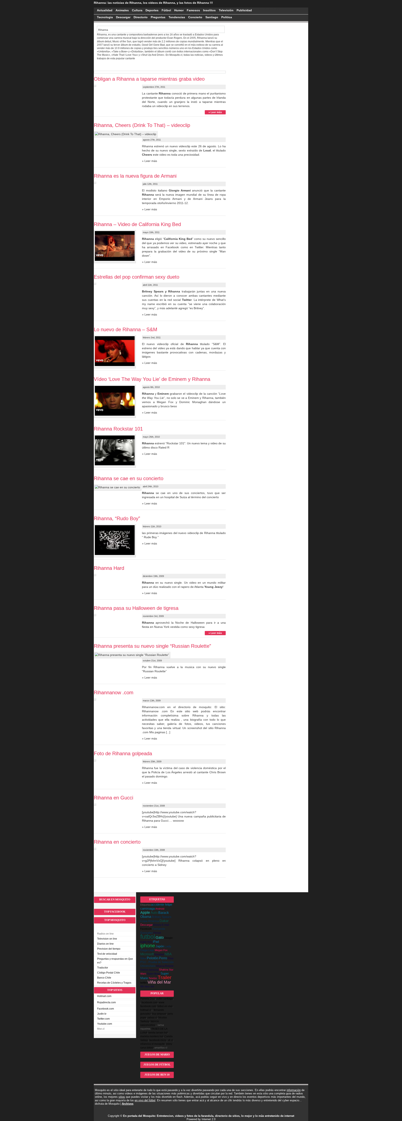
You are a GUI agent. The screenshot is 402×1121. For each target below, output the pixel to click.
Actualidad (104, 10)
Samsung (153, 969)
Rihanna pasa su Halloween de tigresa (136, 608)
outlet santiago (164, 998)
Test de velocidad (107, 953)
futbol (147, 936)
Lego (151, 950)
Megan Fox (161, 950)
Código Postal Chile (108, 972)
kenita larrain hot (158, 1032)
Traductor (102, 967)
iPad (156, 941)
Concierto (195, 17)
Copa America (149, 921)
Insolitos (209, 10)
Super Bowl (153, 973)
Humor (179, 10)
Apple (145, 912)
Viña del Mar (159, 982)
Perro (163, 958)
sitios (122, 1096)
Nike (143, 958)
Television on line (107, 938)
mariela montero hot (151, 1036)
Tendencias (177, 17)
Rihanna (160, 966)
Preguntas (158, 17)
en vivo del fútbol (145, 1100)
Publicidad (244, 10)
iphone (147, 945)
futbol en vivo (165, 1006)
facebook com (149, 1002)
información (294, 1090)
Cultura (137, 10)
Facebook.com (105, 1008)
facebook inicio (157, 1040)
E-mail (165, 924)
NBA (168, 954)
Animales (122, 10)
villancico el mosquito (152, 1043)
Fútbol (166, 10)
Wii (142, 986)
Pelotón (152, 958)
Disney (157, 924)
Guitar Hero (146, 942)
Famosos (193, 10)
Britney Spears (161, 916)
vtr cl (170, 1040)
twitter (143, 982)
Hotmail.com (104, 996)
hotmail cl (145, 1010)
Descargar (123, 17)
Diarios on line (105, 943)
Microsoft (147, 954)
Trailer (164, 977)
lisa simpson (159, 1013)
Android (159, 908)
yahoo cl (152, 1017)
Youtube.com (104, 1023)
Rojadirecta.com (106, 1002)
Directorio (141, 17)
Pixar (171, 958)
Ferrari (157, 932)
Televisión (226, 10)
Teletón (153, 978)
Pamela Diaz (147, 998)
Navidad (159, 954)
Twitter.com (103, 1018)
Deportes (152, 10)
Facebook (146, 928)
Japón (160, 946)
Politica (226, 17)
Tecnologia (105, 17)
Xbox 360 (149, 986)
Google (168, 937)
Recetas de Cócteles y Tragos (114, 982)
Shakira (163, 969)
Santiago (211, 17)
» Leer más (215, 112)
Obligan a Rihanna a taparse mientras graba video (149, 79)
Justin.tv (101, 1013)
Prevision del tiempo (108, 948)
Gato (160, 937)
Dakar (164, 921)
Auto (154, 913)
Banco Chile (104, 977)
